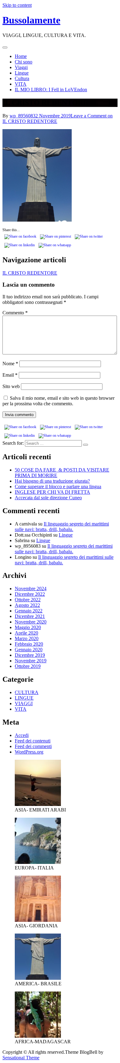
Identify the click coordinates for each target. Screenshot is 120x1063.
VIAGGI (24, 703)
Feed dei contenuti (32, 740)
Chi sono (23, 61)
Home (21, 56)
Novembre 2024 (30, 588)
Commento (15, 312)
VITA (20, 84)
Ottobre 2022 (28, 599)
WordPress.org (29, 751)
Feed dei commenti (33, 746)
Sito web (11, 386)
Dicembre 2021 (30, 616)
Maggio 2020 (28, 627)
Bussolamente (31, 20)
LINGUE (24, 698)
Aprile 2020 (26, 633)
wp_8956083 (22, 115)
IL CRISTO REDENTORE (29, 273)
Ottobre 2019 (28, 666)
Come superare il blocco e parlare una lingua (58, 486)
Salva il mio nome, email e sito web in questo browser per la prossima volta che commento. (58, 400)
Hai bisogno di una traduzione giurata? (52, 481)
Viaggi (21, 67)
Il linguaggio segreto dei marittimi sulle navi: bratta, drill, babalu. (62, 526)
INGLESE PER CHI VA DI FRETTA (52, 492)
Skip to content (17, 5)
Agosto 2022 (27, 605)
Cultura (22, 78)
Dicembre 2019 (30, 655)
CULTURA (26, 692)
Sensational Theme (20, 1057)
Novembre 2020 (30, 621)
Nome (10, 363)
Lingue (22, 73)
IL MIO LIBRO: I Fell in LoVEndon (51, 89)
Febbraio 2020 (29, 644)
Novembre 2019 (30, 660)
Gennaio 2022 (28, 610)
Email (10, 375)
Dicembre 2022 (30, 594)
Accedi (22, 735)
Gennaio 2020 (28, 649)
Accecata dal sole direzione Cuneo (48, 497)
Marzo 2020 (26, 638)
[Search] (85, 445)
